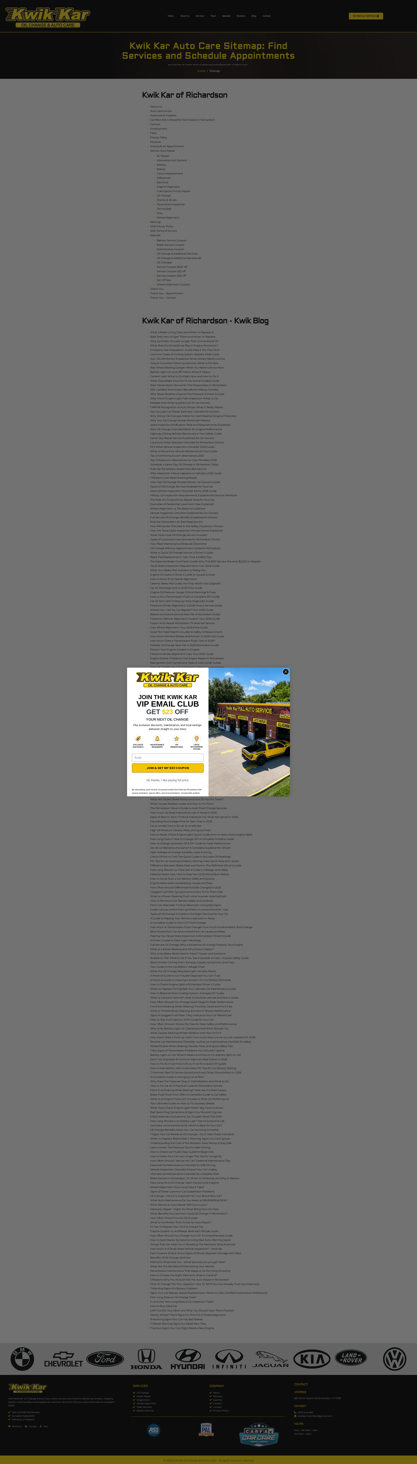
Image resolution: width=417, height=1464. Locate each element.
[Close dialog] (286, 672)
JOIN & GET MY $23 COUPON (168, 768)
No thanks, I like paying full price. (167, 780)
